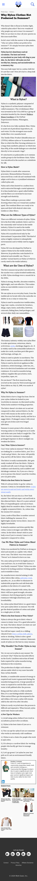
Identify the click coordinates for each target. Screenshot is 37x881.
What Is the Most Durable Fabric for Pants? (6, 800)
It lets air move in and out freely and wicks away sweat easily (18, 489)
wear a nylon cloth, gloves (22, 634)
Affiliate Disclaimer (27, 863)
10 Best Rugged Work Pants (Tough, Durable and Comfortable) (17, 800)
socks (12, 346)
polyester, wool (26, 578)
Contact (6, 863)
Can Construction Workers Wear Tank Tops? (6, 829)
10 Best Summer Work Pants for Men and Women (28, 800)
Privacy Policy (15, 863)
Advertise (19, 865)
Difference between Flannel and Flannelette (28, 814)
